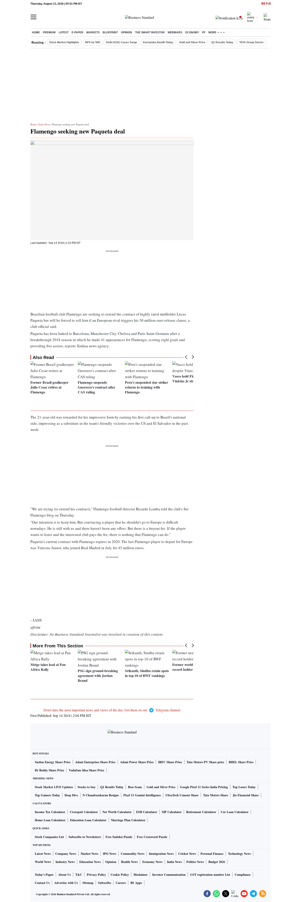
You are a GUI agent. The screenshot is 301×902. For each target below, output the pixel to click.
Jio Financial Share (246, 795)
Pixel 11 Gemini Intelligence (142, 795)
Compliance (243, 874)
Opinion (126, 32)
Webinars (175, 32)
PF (203, 32)
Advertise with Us (66, 882)
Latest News (43, 853)
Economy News (152, 861)
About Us (64, 874)
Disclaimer (141, 874)
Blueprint (110, 32)
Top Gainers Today (47, 795)
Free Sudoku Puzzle (119, 836)
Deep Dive (71, 795)
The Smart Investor (150, 32)
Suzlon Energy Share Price (53, 762)
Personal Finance (212, 853)
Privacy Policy (96, 874)
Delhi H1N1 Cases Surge (121, 42)
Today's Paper (44, 874)
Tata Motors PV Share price (205, 762)
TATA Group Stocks (251, 42)
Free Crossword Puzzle (152, 836)
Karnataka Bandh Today (158, 42)
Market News (89, 853)
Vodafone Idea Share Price (86, 770)
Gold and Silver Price (192, 42)
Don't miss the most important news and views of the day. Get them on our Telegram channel (112, 710)
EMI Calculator (146, 812)
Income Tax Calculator (50, 812)
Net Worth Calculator (117, 812)
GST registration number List (210, 874)
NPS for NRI (92, 42)
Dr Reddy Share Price (49, 770)
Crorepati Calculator (84, 812)
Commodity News (132, 853)
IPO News (109, 853)
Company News (65, 853)
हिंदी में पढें (266, 4)
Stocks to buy (87, 787)
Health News (129, 861)
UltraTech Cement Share (182, 795)
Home (36, 32)
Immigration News (161, 853)
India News (44, 124)
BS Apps (136, 882)
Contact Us (42, 882)
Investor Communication (169, 874)
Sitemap (87, 882)
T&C (78, 874)
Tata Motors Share (215, 795)
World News (43, 861)
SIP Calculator (172, 812)
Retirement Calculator (201, 812)
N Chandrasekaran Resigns (101, 795)
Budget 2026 (216, 861)
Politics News (195, 861)
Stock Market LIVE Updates (54, 787)
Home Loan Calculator (50, 820)
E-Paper (77, 32)
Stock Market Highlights (64, 42)
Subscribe (104, 882)
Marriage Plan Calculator (128, 820)
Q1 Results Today (222, 42)
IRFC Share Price (170, 762)
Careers (121, 882)
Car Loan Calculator (235, 812)
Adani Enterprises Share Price (95, 762)
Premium (49, 32)
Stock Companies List (49, 836)
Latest (64, 32)
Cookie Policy (120, 874)
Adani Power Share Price (137, 762)
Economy (192, 32)
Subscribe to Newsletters (85, 836)
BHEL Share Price (241, 762)
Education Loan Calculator (88, 820)
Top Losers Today (244, 787)
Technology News (239, 853)
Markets (93, 32)
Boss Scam (135, 787)
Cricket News (187, 853)
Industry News (65, 861)
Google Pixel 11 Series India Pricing (204, 787)
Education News (90, 861)
